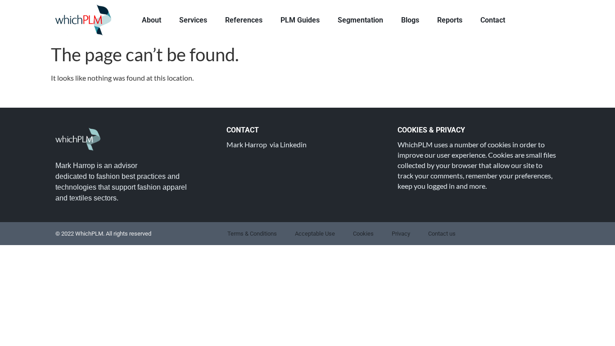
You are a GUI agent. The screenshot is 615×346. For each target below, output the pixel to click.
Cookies (363, 233)
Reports (449, 20)
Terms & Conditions (252, 233)
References (243, 20)
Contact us (442, 233)
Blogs (410, 20)
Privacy (401, 233)
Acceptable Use (315, 233)
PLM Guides (300, 20)
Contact (492, 20)
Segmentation (360, 20)
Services (193, 20)
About (151, 20)
